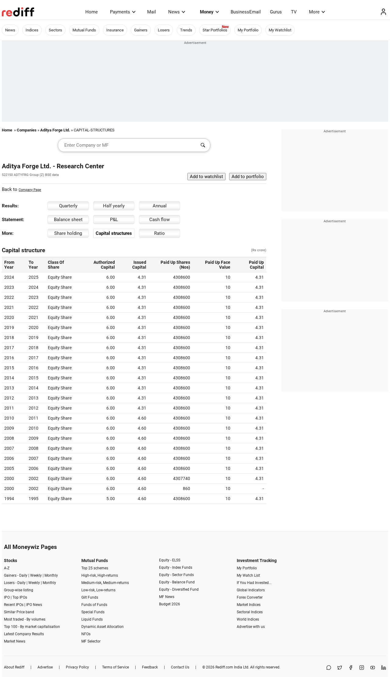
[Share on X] (339, 668)
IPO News (34, 605)
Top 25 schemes (94, 568)
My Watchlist (280, 30)
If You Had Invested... (254, 583)
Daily (23, 575)
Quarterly (68, 206)
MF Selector (91, 641)
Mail (151, 12)
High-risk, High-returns (99, 575)
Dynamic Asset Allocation (102, 627)
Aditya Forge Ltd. (55, 130)
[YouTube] (372, 668)
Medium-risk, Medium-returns (105, 583)
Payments (120, 12)
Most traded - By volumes (24, 619)
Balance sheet (68, 219)
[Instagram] (361, 668)
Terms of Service (115, 667)
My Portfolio (248, 30)
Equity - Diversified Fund (179, 589)
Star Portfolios (215, 30)
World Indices (248, 619)
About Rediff (14, 667)
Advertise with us (251, 627)
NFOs (85, 634)
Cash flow (159, 219)
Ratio (159, 233)
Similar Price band (19, 612)
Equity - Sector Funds (176, 575)
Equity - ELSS (169, 560)
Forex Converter (250, 597)
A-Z (6, 568)
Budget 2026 (169, 604)
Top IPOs (19, 597)
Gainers (140, 30)
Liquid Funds (92, 619)
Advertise (45, 667)
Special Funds (93, 612)
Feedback (150, 667)
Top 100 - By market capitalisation (32, 627)
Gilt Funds (89, 597)
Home (91, 12)
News (174, 12)
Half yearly (114, 206)
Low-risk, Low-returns (98, 590)
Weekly (36, 575)
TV (294, 12)
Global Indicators (251, 590)
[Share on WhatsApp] (328, 668)
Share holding (68, 233)
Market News (14, 641)
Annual (160, 206)
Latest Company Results (24, 634)
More (314, 12)
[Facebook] (350, 668)
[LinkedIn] (383, 668)
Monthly (51, 575)
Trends (186, 30)
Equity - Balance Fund (177, 582)
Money (207, 12)
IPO (7, 597)
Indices (32, 30)
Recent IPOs (13, 605)
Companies (27, 130)
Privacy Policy (77, 667)
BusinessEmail (246, 12)
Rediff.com (224, 667)
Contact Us (180, 667)
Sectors (55, 30)
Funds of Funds (94, 605)
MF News (166, 597)
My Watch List (248, 575)
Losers (164, 30)
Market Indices (249, 605)
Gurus (276, 12)
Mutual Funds (84, 30)
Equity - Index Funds (175, 567)
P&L (114, 219)
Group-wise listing (18, 590)
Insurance (115, 30)
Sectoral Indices (250, 612)
